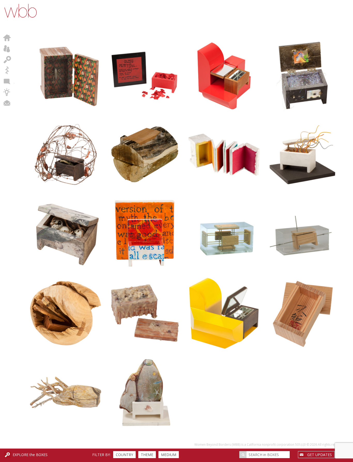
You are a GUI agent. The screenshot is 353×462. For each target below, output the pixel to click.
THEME (147, 454)
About (7, 48)
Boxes (7, 59)
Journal (7, 81)
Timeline (7, 70)
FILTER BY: (101, 454)
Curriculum (7, 92)
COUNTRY (124, 454)
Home (7, 38)
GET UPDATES (319, 454)
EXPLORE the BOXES (30, 454)
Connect (7, 103)
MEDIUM (168, 454)
